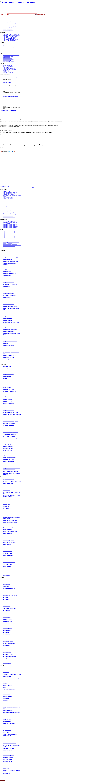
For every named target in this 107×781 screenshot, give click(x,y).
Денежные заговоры (11, 113)
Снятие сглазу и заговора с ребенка (10, 429)
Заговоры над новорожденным (9, 331)
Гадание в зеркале (6, 599)
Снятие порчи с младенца (8, 463)
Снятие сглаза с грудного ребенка (9, 380)
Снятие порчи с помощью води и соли (10, 192)
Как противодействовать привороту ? (10, 295)
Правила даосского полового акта (9, 542)
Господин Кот (5, 667)
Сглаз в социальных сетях (8, 446)
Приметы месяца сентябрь (8, 527)
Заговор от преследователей (8, 279)
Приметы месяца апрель (8, 533)
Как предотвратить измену (8, 691)
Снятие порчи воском (7, 366)
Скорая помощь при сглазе (8, 403)
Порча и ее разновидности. (8, 448)
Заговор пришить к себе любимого (9, 37)
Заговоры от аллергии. (7, 259)
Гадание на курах (6, 584)
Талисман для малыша (7, 761)
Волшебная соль (6, 506)
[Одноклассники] (11, 151)
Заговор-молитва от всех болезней (9, 273)
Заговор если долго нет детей (8, 293)
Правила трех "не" (6, 700)
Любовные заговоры (7, 721)
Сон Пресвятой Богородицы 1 (8, 233)
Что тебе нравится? (7, 508)
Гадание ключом (6, 48)
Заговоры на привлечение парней (9, 40)
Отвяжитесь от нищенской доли (9, 702)
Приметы (5, 559)
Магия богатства (6, 694)
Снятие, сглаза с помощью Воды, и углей (11, 471)
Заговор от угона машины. (8, 316)
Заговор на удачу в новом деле (8, 28)
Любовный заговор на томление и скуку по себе (12, 35)
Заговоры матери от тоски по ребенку (10, 349)
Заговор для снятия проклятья (9, 301)
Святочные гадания (6, 50)
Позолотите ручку (6, 504)
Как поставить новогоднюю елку (9, 743)
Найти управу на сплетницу (8, 748)
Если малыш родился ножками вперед (10, 524)
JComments (32, 187)
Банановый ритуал (6, 740)
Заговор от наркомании (7, 347)
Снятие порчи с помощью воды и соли (10, 385)
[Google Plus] (14, 151)
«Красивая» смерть (7, 669)
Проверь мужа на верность (8, 56)
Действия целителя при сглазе (9, 436)
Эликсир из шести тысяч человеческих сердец (12, 674)
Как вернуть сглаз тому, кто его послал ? (11, 412)
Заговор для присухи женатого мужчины (10, 39)
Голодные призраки (7, 775)
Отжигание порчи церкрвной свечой (10, 452)
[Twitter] (9, 151)
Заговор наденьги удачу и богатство (10, 306)
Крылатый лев (6, 714)
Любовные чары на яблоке (8, 727)
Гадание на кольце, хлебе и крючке (10, 595)
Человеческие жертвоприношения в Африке (12, 678)
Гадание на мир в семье (7, 628)
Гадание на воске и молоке (8, 654)
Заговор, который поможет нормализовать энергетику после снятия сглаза (11, 469)
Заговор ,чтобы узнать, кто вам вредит (10, 36)
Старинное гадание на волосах (8, 44)
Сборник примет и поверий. (8, 59)
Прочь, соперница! (6, 288)
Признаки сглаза (6, 378)
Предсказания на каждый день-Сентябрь (10, 225)
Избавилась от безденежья (8, 66)
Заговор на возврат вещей (8, 313)
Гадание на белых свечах (8, 614)
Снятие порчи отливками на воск (9, 193)
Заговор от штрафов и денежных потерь (11, 311)
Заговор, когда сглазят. (7, 401)
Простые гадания (6, 647)
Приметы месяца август (7, 551)
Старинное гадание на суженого (9, 623)
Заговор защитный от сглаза (8, 459)
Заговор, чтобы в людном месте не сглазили (11, 465)
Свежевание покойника (7, 685)
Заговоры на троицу (6, 191)
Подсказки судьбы (6, 223)
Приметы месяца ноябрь (8, 548)
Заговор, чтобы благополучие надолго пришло (12, 23)
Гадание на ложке (6, 606)
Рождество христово (7, 730)
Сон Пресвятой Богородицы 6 (8, 234)
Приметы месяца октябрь (8, 483)
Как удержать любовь (7, 777)
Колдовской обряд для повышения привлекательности (9, 70)
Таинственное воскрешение (8, 755)
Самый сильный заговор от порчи (9, 382)
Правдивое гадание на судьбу (8, 47)
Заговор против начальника (8, 252)
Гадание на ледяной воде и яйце (9, 588)
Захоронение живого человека (9, 723)
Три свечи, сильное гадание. (8, 649)
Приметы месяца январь (8, 512)
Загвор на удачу (6, 324)
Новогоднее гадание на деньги (9, 643)
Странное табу (6, 672)
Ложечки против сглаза (7, 450)
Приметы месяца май (7, 546)
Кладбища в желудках (7, 750)
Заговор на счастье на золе (8, 275)
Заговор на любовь (6, 359)
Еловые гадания (6, 586)
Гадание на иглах (6, 49)
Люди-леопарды (6, 768)
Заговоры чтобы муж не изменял (9, 38)
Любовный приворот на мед (8, 304)
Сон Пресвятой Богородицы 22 (9, 231)
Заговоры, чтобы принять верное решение (11, 26)
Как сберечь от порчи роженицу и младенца (11, 441)
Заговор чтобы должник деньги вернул (10, 257)
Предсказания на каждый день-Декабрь (10, 222)
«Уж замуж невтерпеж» (7, 58)
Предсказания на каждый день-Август (10, 227)
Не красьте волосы (6, 57)
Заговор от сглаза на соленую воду (9, 407)
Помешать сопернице (7, 676)
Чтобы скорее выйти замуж (8, 216)
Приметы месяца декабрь (8, 555)
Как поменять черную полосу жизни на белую (11, 55)
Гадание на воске (6, 660)
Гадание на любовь (6, 612)
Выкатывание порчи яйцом (8, 197)
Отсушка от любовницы (7, 65)
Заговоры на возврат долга (8, 30)
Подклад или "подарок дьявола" (9, 391)
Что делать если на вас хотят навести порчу (11, 455)
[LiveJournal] (13, 151)
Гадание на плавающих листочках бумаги (11, 625)
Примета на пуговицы (7, 60)
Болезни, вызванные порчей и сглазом (10, 432)
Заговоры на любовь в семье (8, 345)
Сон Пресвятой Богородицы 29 (9, 232)
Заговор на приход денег (7, 320)
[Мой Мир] (12, 151)
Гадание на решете (6, 634)
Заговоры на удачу (6, 25)
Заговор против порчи (7, 399)
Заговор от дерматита (7, 67)
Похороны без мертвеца (7, 696)
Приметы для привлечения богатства (10, 557)
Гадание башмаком (6, 658)
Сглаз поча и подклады (7, 418)
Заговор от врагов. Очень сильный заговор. (11, 34)
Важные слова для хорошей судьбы (10, 520)
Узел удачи (5, 683)
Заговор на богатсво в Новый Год (9, 327)
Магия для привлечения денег (9, 689)
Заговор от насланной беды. (8, 357)
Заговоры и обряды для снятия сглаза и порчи (12, 414)
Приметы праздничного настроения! (10, 522)
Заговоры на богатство (7, 271)
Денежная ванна (6, 698)
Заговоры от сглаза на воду (8, 198)
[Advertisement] (31, 169)
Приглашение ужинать (7, 621)
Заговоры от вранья (7, 254)
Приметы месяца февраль (8, 487)
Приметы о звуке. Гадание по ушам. (10, 531)
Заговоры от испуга (7, 376)
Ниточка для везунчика (7, 29)
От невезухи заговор (7, 387)
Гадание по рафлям (6, 617)
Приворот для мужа (7, 361)
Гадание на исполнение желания (9, 656)
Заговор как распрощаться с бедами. (10, 329)
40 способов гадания (7, 45)
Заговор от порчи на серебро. (8, 194)
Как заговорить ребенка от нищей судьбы (11, 322)
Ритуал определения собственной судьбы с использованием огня (11, 738)
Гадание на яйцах (6, 46)
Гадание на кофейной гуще (8, 641)
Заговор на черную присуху (8, 277)
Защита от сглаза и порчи (8, 416)
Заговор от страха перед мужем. (9, 355)
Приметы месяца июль (7, 529)
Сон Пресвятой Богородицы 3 (8, 235)
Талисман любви (6, 773)
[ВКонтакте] (8, 151)
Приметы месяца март (7, 510)
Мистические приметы (7, 564)
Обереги (4, 687)
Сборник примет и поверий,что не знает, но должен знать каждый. (11, 496)
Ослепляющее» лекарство (8, 757)
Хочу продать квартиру (7, 710)
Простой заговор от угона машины (10, 284)
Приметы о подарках (7, 544)
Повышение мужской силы (8, 72)
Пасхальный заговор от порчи (9, 368)
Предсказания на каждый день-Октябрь (10, 226)
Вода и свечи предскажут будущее (9, 608)
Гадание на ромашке (7, 652)
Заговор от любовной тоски (8, 282)
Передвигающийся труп (7, 716)
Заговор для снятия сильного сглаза (10, 405)
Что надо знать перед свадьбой (8, 61)
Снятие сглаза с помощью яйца (9, 423)
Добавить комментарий (4, 186)
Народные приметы (7, 515)
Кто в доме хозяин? (6, 535)
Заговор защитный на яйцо (8, 389)
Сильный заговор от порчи (8, 461)
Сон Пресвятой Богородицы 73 (9, 236)
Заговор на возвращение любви (9, 68)
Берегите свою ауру (7, 732)
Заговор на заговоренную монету (9, 27)
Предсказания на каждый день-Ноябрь (10, 224)
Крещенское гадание (7, 590)
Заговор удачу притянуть (7, 82)
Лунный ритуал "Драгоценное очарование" (11, 712)
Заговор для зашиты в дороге (9, 269)
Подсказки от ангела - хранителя (9, 221)
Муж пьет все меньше (7, 266)
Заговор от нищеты (7, 297)
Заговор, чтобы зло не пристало (9, 336)
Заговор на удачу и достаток (8, 110)
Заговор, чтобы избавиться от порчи (10, 457)
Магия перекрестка (6, 71)
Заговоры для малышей (7, 619)
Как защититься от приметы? (9, 562)
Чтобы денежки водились (8, 759)
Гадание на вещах (6, 610)
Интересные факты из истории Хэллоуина (11, 680)
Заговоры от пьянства (7, 318)
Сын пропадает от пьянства (8, 752)
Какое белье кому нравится (8, 540)
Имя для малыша (6, 573)
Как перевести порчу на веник (9, 427)
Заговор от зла (5, 343)
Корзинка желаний (6, 490)
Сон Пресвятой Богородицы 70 (9, 237)
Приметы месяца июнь (7, 568)
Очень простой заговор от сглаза (9, 434)
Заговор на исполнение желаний (9, 24)
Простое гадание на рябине (8, 601)
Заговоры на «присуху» (7, 299)
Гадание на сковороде (7, 630)
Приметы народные (7, 566)
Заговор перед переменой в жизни (9, 290)
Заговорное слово (6, 286)
